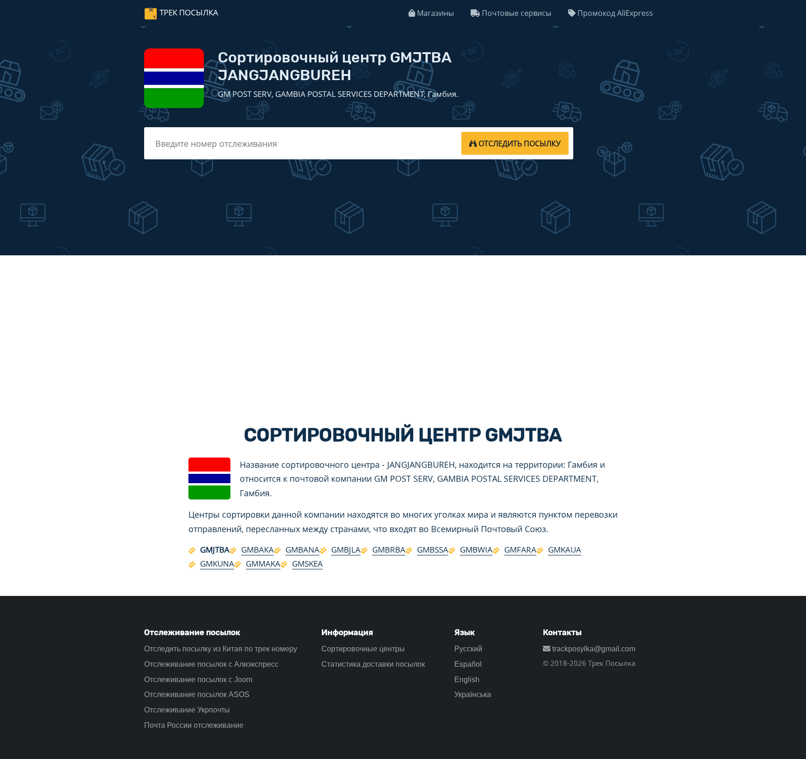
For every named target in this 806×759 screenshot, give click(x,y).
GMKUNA (217, 563)
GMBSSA (432, 549)
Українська (472, 694)
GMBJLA (346, 549)
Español (468, 664)
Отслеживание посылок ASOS (197, 694)
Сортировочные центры (363, 649)
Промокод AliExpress (614, 13)
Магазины (434, 13)
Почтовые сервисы (515, 13)
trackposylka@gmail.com (592, 649)
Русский (468, 649)
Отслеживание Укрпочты (187, 710)
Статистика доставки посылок (373, 664)
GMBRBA (388, 549)
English (466, 680)
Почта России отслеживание (193, 725)
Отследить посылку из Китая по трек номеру (220, 649)
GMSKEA (307, 563)
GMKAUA (564, 549)
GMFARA (520, 549)
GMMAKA (263, 563)
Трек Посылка (189, 12)
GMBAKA (257, 549)
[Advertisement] (403, 332)
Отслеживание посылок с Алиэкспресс (211, 664)
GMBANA (302, 549)
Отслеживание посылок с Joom (198, 680)
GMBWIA (476, 549)
